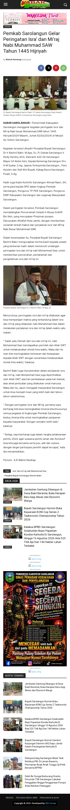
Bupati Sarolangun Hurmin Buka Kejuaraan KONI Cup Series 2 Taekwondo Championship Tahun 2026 (46, 704)
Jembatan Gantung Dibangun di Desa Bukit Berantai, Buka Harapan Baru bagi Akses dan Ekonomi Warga (45, 686)
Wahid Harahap (13, 59)
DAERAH (7, 26)
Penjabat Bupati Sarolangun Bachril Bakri (23, 475)
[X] (48, 68)
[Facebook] (41, 68)
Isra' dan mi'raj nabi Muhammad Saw (29, 471)
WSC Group (50, 803)
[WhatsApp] (63, 68)
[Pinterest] (56, 68)
